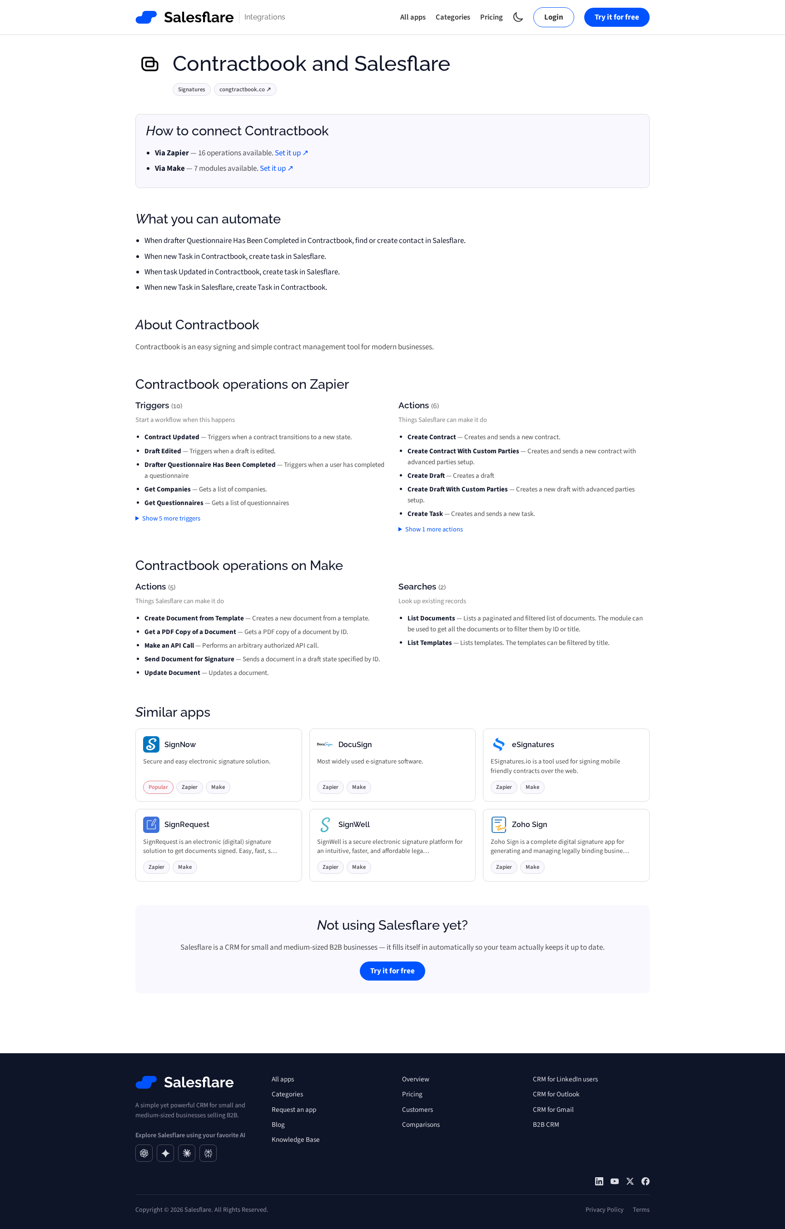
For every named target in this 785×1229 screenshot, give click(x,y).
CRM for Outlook (556, 1094)
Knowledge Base (296, 1140)
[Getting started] (615, 1181)
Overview (415, 1079)
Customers (417, 1110)
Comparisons (421, 1125)
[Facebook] (645, 1181)
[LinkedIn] (599, 1181)
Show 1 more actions (434, 529)
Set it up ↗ (291, 153)
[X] (630, 1181)
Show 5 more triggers (171, 518)
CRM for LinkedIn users (565, 1079)
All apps (413, 17)
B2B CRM (546, 1125)
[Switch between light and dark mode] (518, 17)
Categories (453, 17)
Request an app (294, 1110)
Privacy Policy (605, 1209)
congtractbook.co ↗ (245, 89)
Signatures (191, 89)
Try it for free (617, 17)
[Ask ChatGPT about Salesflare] (144, 1153)
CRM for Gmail (553, 1110)
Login (553, 17)
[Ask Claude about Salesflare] (186, 1153)
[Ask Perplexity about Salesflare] (208, 1153)
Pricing (491, 17)
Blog (278, 1125)
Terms (641, 1209)
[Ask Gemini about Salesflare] (165, 1153)
